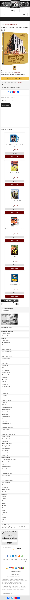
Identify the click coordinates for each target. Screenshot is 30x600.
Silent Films (5, 487)
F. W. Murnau (5, 370)
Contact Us (17, 561)
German (4, 507)
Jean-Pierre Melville (7, 400)
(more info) (17, 72)
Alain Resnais (5, 344)
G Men (14, 256)
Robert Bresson (6, 436)
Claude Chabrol (6, 361)
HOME (2, 24)
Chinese (4, 498)
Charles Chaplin (6, 358)
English (4, 503)
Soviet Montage (6, 489)
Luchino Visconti (6, 416)
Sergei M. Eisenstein (7, 443)
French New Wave (6, 466)
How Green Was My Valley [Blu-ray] (14, 200)
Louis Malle (5, 414)
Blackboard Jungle (14, 172)
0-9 (2, 526)
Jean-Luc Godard (6, 398)
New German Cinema (7, 480)
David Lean (5, 365)
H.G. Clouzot (5, 381)
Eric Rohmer (5, 368)
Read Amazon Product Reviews (11, 87)
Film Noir (4, 464)
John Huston (5, 405)
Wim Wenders (5, 452)
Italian (3, 510)
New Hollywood (6, 482)
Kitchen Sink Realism (7, 478)
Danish (4, 500)
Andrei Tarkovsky (6, 349)
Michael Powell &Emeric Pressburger (6, 424)
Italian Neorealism (6, 471)
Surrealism (4, 492)
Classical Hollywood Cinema (11, 24)
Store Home (5, 559)
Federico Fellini (6, 372)
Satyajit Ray (5, 441)
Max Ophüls (5, 421)
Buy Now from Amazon (15, 78)
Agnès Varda (5, 340)
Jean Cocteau (5, 391)
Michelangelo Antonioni (7, 427)
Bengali (4, 496)
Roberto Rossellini (6, 439)
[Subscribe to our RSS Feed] (9, 533)
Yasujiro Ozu (5, 455)
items (16, 10)
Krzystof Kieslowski (7, 411)
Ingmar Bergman (6, 386)
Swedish (4, 521)
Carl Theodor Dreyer (7, 356)
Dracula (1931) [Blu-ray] (14, 284)
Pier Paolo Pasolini (6, 432)
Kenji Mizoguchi (6, 409)
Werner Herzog (5, 450)
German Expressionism (8, 468)
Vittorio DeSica (6, 448)
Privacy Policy (22, 559)
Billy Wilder (5, 354)
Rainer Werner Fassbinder (8, 434)
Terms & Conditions (8, 561)
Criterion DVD (5, 335)
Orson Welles (5, 429)
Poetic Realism (6, 485)
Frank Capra (5, 377)
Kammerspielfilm (6, 475)
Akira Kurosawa (6, 342)
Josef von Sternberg (7, 407)
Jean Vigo (4, 395)
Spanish (4, 519)
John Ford (4, 402)
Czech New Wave (6, 461)
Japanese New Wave (7, 473)
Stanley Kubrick (6, 446)
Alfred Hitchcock (6, 347)
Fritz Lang (4, 379)
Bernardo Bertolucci (7, 351)
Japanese (4, 512)
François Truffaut (6, 375)
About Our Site (14, 559)
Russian (4, 517)
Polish (3, 514)
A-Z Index (4, 329)
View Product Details (8, 85)
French (4, 505)
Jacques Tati (5, 388)
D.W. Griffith (5, 363)
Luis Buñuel (5, 418)
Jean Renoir (5, 393)
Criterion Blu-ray (6, 333)
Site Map (24, 561)
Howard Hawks (5, 384)
